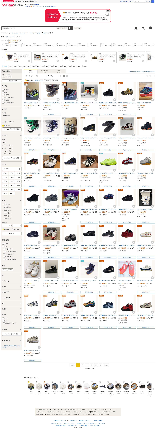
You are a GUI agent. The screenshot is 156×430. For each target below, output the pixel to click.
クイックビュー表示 (67, 76)
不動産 (95, 414)
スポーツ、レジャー (41, 412)
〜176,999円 (7, 219)
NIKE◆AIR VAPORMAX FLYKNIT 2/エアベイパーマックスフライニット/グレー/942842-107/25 (70, 245)
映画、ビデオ (76, 409)
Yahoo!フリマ (73, 420)
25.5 (12, 177)
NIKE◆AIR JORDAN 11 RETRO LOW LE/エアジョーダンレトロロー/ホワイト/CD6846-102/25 (146, 280)
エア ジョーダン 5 (7, 151)
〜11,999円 (6, 207)
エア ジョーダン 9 (7, 154)
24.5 (18, 173)
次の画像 (153, 389)
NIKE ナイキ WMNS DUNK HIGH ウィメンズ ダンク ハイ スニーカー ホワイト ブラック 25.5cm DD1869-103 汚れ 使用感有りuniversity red (89, 173)
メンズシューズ (24, 33)
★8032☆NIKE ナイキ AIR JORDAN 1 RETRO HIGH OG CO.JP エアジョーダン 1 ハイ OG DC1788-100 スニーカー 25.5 (51, 138)
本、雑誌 (70, 409)
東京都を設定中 (39, 80)
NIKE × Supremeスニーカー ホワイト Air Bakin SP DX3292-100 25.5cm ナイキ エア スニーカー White (89, 102)
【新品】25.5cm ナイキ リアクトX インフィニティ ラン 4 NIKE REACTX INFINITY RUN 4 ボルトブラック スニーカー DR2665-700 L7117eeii (108, 173)
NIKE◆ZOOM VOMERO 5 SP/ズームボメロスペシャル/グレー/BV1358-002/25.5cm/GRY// (51, 209)
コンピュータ (50, 409)
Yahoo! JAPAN (124, 1)
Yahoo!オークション (60, 420)
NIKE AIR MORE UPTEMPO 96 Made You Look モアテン (70, 102)
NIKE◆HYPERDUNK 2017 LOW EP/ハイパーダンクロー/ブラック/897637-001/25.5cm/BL (89, 209)
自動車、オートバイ (52, 412)
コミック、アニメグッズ (86, 414)
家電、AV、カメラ (58, 409)
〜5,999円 (6, 204)
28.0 (5, 185)
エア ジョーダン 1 (7, 145)
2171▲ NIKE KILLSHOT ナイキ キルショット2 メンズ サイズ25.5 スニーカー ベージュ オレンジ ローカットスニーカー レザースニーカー (32, 280)
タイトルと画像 (60, 76)
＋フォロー (18, 37)
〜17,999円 (6, 210)
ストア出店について (72, 425)
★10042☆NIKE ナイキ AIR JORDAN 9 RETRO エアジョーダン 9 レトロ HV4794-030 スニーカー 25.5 (51, 102)
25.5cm (45, 33)
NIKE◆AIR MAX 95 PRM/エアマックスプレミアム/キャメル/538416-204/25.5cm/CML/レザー (89, 315)
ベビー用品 (67, 414)
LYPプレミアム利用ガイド (90, 423)
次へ (153, 45)
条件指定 (78, 28)
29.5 (5, 189)
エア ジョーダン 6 (7, 148)
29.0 (18, 185)
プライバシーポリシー (56, 423)
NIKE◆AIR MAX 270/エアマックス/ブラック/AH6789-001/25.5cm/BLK (108, 245)
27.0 (12, 181)
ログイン (27, 6)
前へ (3, 45)
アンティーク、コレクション (109, 409)
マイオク (136, 29)
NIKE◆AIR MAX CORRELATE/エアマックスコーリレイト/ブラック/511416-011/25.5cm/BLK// (108, 315)
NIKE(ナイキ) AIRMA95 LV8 (144, 102)
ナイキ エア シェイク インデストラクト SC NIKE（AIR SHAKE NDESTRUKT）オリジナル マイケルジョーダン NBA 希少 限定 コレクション (70, 138)
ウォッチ (143, 29)
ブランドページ (10, 37)
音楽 (65, 409)
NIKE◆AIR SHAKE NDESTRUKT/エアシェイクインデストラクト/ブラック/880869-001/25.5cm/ (51, 280)
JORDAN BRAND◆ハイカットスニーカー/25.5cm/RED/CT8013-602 (127, 315)
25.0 (5, 177)
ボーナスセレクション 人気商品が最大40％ (44, 6)
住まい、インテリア (102, 412)
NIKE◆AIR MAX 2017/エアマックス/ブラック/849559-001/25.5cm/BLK (32, 245)
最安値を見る (51, 114)
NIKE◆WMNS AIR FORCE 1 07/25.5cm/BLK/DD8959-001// (70, 280)
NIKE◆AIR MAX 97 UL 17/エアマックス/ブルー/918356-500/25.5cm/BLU (108, 209)
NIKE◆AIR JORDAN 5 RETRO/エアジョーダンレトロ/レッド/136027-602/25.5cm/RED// (127, 245)
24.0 (12, 173)
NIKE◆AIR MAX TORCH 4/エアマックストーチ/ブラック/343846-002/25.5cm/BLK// (89, 245)
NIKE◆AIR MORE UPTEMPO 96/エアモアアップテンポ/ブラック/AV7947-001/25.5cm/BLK (127, 138)
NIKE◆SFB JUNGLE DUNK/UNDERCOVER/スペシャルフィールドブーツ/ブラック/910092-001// (70, 173)
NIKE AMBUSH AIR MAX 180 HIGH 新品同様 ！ (51, 173)
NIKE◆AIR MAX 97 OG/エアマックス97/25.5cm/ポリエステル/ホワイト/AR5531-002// (146, 245)
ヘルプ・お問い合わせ (95, 425)
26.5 (5, 181)
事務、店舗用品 (40, 414)
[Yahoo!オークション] (12, 4)
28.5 (12, 185)
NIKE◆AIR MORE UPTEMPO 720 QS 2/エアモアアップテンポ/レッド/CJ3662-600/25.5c (127, 173)
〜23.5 (5, 173)
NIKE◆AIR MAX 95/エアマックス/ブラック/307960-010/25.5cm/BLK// (127, 209)
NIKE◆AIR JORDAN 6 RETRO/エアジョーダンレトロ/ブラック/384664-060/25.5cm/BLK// (146, 138)
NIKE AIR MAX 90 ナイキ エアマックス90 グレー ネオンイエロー (32, 102)
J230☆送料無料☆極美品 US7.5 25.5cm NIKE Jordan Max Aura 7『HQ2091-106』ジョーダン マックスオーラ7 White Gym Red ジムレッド (51, 245)
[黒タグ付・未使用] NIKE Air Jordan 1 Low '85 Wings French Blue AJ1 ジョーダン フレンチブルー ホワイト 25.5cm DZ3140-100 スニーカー (146, 209)
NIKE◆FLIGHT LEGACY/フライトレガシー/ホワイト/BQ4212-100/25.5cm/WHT (70, 315)
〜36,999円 (6, 216)
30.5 (18, 189)
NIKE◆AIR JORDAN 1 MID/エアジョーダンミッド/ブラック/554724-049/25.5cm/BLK (108, 280)
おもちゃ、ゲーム (85, 409)
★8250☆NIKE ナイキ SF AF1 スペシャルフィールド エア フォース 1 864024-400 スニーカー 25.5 (89, 280)
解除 (11, 77)
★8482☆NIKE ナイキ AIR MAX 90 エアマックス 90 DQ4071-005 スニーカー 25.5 (108, 138)
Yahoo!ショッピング (85, 420)
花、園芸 (47, 414)
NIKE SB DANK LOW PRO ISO (69, 209)
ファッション (15, 33)
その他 (38, 33)
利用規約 (79, 423)
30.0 (12, 189)
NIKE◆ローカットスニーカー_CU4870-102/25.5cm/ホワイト (32, 350)
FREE (12, 193)
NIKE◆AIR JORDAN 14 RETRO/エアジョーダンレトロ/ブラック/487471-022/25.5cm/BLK (89, 138)
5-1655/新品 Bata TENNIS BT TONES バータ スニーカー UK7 (127, 280)
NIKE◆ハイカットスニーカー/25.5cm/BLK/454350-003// (32, 209)
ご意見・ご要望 (83, 425)
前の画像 (25, 389)
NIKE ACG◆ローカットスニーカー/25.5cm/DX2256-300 (146, 315)
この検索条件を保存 (12, 80)
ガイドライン (102, 423)
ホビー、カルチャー (95, 409)
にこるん (148, 1)
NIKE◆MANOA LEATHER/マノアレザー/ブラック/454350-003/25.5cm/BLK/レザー (108, 102)
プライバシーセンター (69, 423)
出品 (150, 29)
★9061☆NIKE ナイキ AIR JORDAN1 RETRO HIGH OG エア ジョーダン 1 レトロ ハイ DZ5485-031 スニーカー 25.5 (32, 138)
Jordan (4, 142)
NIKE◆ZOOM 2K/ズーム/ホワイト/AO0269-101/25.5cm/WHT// (32, 315)
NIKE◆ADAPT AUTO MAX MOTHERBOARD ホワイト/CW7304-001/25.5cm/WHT (146, 173)
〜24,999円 (6, 213)
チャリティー (101, 414)
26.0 (18, 177)
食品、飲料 (94, 412)
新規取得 (36, 4)
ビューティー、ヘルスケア (83, 412)
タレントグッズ (75, 414)
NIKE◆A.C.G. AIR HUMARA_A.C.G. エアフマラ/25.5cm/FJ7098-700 (127, 102)
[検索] (152, 1)
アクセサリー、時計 (71, 412)
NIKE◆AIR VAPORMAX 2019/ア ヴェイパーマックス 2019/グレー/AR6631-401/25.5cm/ (51, 315)
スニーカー (32, 33)
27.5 (18, 181)
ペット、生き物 (112, 412)
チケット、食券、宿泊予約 (57, 414)
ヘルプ (131, 1)
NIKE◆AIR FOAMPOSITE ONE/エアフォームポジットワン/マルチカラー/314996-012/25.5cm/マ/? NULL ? (32, 173)
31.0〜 (5, 193)
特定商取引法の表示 (60, 425)
